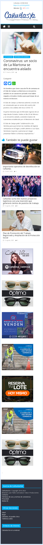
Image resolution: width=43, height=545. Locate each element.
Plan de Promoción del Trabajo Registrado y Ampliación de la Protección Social (21, 235)
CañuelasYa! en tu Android (11, 530)
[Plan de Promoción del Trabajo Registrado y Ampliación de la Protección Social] (21, 211)
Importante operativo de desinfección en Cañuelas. (21, 167)
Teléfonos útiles (7, 519)
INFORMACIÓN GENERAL (22, 57)
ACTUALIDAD (8, 57)
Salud (4, 512)
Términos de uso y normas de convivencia (16, 497)
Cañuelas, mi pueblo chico (11, 517)
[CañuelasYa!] (21, 12)
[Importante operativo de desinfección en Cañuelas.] (21, 145)
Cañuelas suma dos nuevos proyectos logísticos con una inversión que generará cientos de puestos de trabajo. (21, 200)
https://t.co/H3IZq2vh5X (21, 5)
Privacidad (5, 499)
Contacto (5, 495)
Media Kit (5, 501)
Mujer (4, 515)
